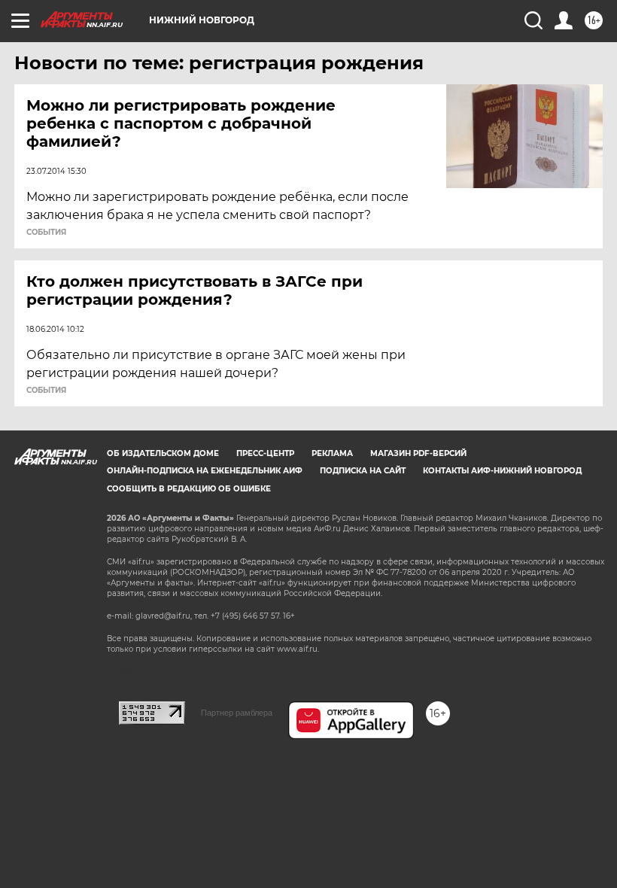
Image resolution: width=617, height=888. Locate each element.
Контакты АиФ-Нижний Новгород (502, 471)
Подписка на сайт (363, 471)
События (46, 232)
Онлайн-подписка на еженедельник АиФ (204, 471)
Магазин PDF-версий (418, 453)
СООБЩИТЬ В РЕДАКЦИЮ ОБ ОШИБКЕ (189, 489)
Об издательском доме (163, 453)
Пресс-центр (265, 453)
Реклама (332, 453)
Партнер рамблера (236, 712)
